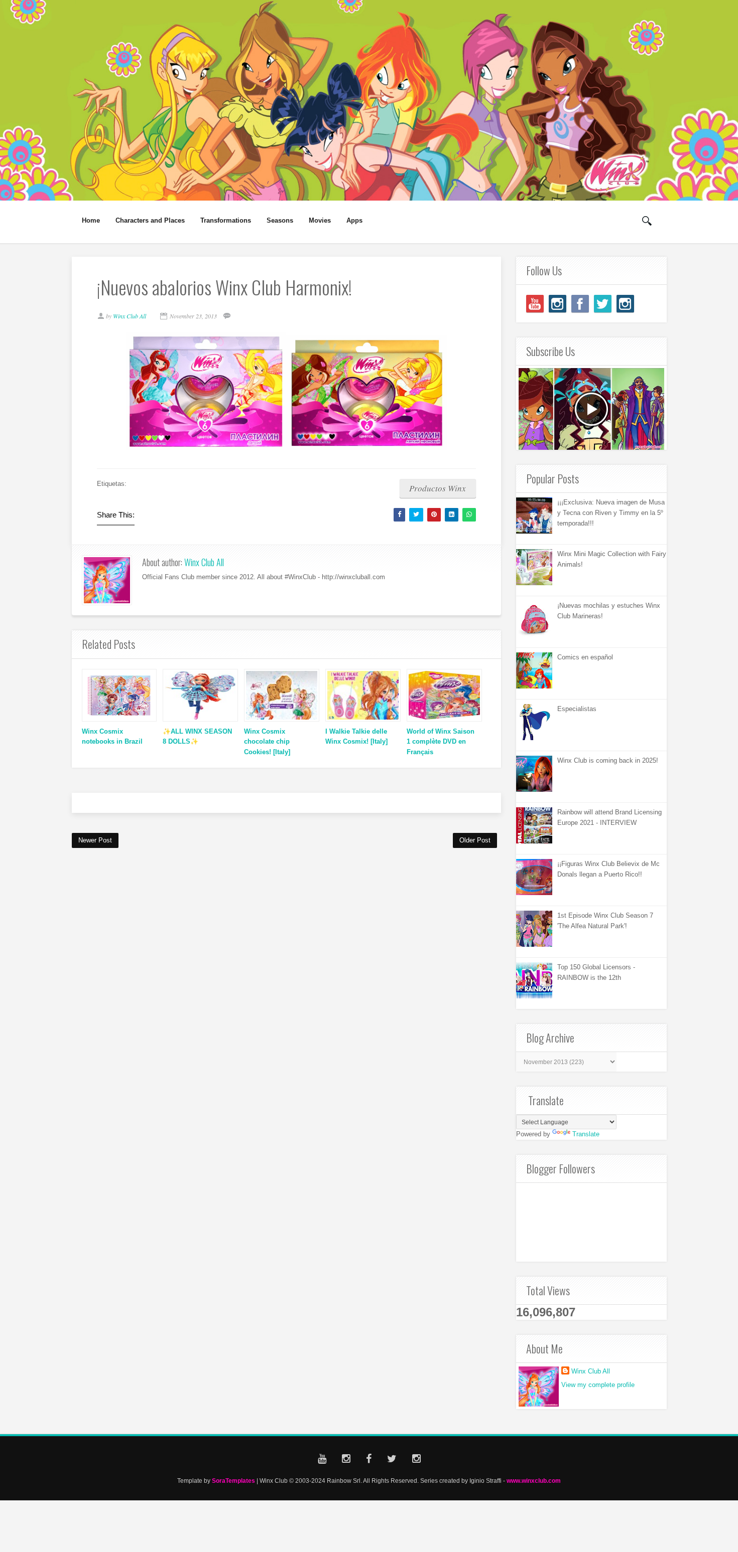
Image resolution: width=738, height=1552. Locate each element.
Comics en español (585, 657)
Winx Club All (204, 562)
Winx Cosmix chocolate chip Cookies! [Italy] (267, 742)
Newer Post (95, 840)
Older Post (474, 840)
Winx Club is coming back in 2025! (607, 760)
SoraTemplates (233, 1480)
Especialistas (576, 709)
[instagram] (557, 303)
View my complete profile (598, 1385)
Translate (585, 1134)
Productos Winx (437, 488)
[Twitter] (602, 303)
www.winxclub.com (534, 1480)
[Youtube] (535, 303)
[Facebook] (580, 303)
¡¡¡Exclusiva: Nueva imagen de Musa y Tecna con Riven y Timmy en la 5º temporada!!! (611, 512)
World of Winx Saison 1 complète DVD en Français (440, 742)
